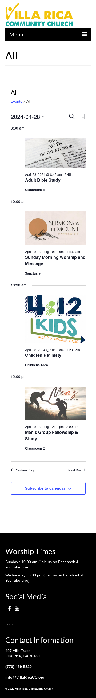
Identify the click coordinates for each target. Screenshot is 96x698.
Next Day (75, 470)
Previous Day (24, 470)
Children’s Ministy (43, 355)
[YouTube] (17, 608)
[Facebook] (9, 608)
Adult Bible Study (43, 180)
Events (16, 101)
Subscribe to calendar (45, 488)
